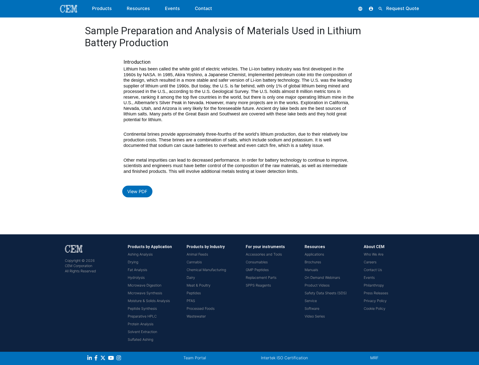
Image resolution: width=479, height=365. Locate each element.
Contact (203, 8)
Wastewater (196, 316)
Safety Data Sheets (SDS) (326, 293)
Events (172, 8)
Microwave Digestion (144, 285)
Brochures (313, 262)
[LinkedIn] (90, 359)
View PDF (137, 191)
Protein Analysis (140, 324)
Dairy (191, 277)
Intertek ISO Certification (284, 357)
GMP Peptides (257, 270)
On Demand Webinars (322, 277)
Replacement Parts (261, 277)
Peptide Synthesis (142, 308)
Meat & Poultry (199, 285)
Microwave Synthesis (145, 293)
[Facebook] (97, 359)
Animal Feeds (197, 254)
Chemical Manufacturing (206, 270)
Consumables (257, 262)
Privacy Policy (375, 301)
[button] (356, 8)
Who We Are (373, 254)
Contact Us (373, 270)
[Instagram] (119, 359)
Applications (314, 254)
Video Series (315, 316)
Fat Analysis (137, 270)
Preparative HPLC (142, 316)
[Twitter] (103, 359)
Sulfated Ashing (140, 339)
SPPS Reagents (258, 285)
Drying (133, 262)
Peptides (194, 293)
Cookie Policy (374, 308)
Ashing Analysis (140, 254)
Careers (370, 262)
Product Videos (317, 285)
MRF (374, 357)
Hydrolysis (136, 277)
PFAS (191, 301)
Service (311, 301)
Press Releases (376, 293)
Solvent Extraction (142, 332)
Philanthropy (374, 285)
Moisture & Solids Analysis (149, 301)
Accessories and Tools (264, 254)
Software (312, 308)
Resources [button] (138, 8)
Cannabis (194, 262)
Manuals (311, 270)
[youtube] (111, 359)
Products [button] (102, 8)
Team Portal (194, 357)
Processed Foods (201, 308)
